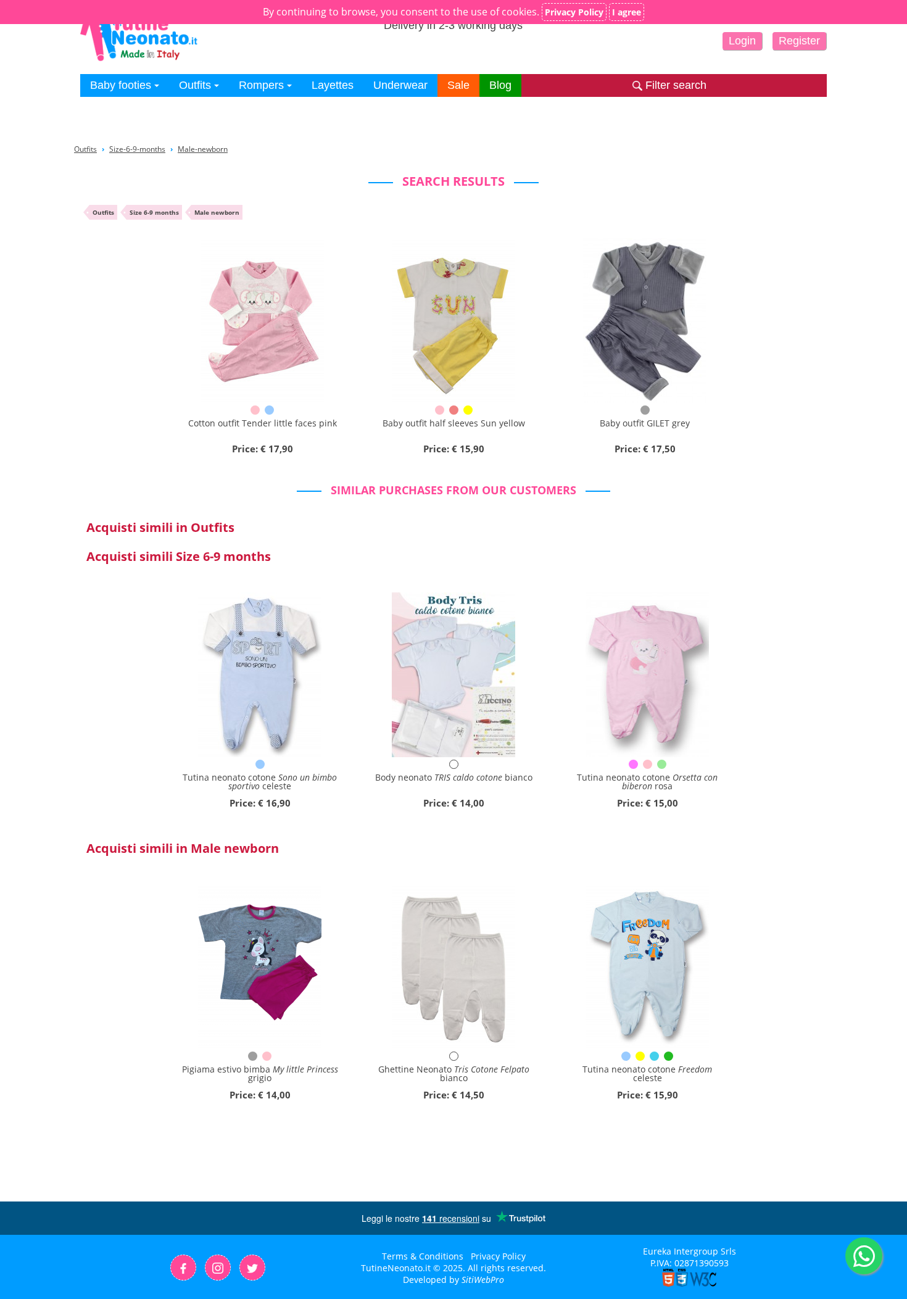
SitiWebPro (483, 1279)
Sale (458, 85)
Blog (500, 85)
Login (742, 41)
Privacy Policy (498, 1256)
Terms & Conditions (422, 1256)
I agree (626, 12)
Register (799, 41)
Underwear (400, 85)
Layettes (333, 85)
